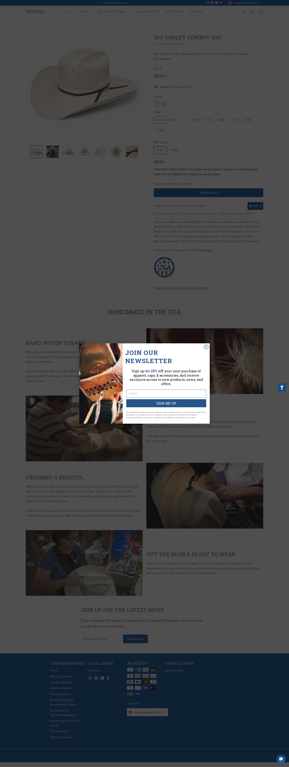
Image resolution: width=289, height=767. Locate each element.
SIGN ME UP (166, 403)
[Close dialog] (206, 347)
